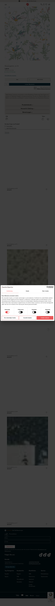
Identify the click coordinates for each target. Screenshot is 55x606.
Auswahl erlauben (27, 317)
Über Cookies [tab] (45, 291)
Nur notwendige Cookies (10, 317)
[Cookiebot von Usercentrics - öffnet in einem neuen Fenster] (47, 287)
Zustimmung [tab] (10, 291)
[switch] (21, 312)
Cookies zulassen (45, 317)
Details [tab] (27, 291)
